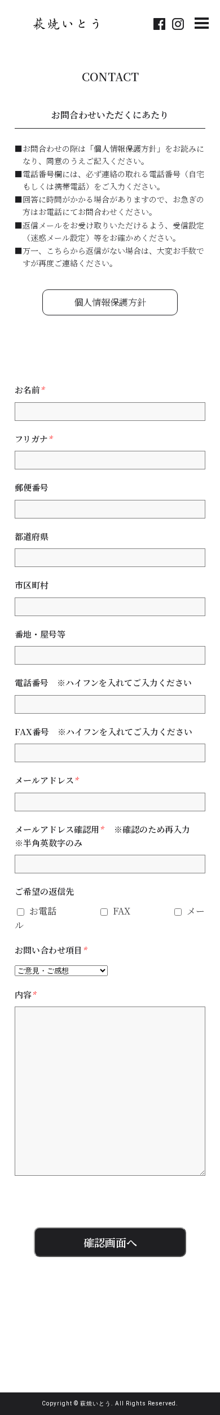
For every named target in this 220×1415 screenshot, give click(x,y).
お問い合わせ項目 (50, 950)
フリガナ (33, 439)
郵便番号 (32, 487)
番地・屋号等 (40, 634)
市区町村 (32, 585)
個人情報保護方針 (110, 302)
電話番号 (107, 682)
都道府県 (32, 536)
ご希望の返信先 (44, 891)
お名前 (29, 390)
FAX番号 (103, 731)
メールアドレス (46, 780)
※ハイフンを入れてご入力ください (124, 682)
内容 (25, 994)
